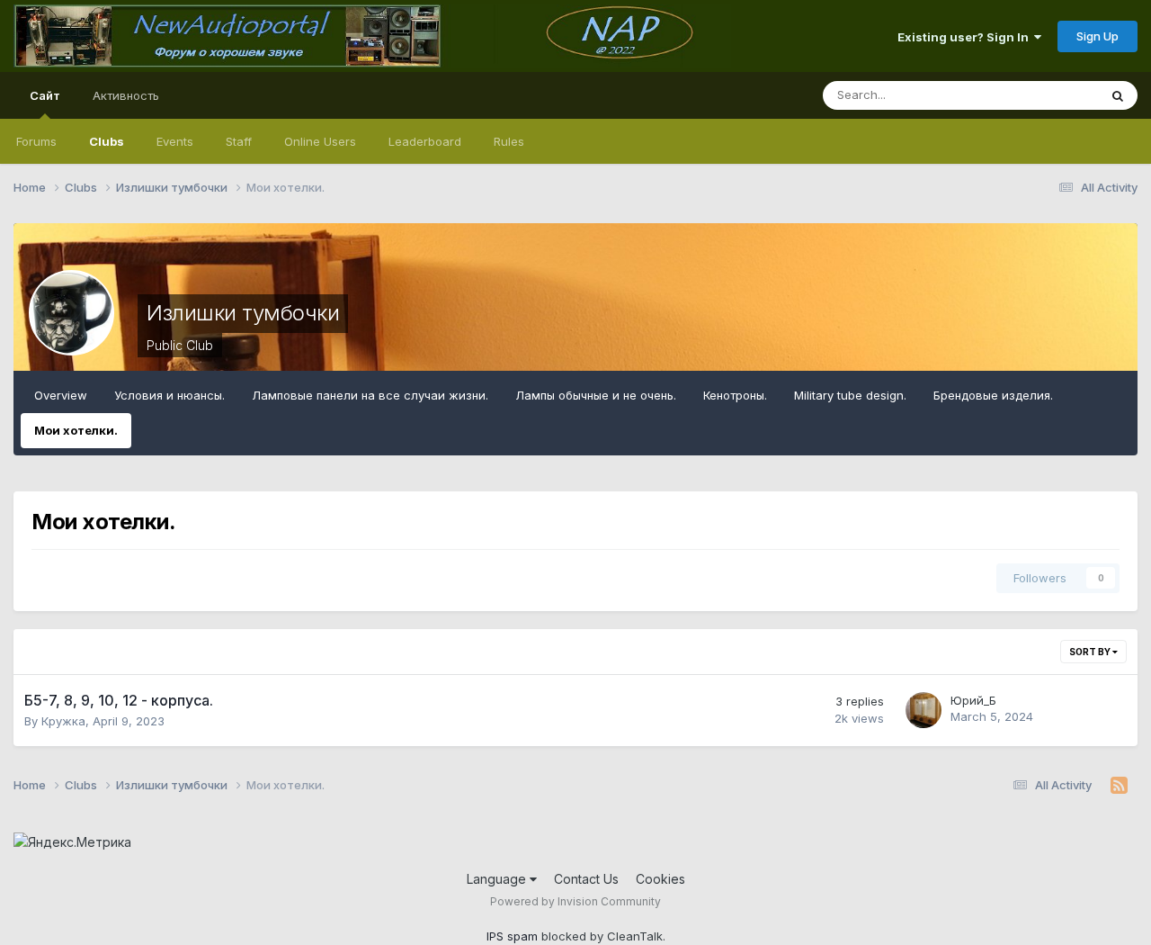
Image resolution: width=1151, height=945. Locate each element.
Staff (239, 141)
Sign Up (1097, 36)
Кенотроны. (735, 395)
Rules (509, 141)
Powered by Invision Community (575, 901)
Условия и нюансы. (169, 395)
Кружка (63, 721)
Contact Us (586, 878)
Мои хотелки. (76, 430)
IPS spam (512, 936)
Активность (126, 95)
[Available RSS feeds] (1119, 785)
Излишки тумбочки (243, 313)
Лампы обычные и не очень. (595, 395)
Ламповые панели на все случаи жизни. (370, 395)
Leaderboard (424, 141)
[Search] (1118, 95)
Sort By (1090, 651)
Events (174, 141)
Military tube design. (850, 395)
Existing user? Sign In (965, 37)
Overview (60, 395)
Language (498, 878)
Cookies (660, 878)
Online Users (320, 141)
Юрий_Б (973, 700)
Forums (36, 141)
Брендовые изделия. (993, 395)
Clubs (106, 141)
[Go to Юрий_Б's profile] (923, 710)
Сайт (45, 95)
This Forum (1044, 95)
